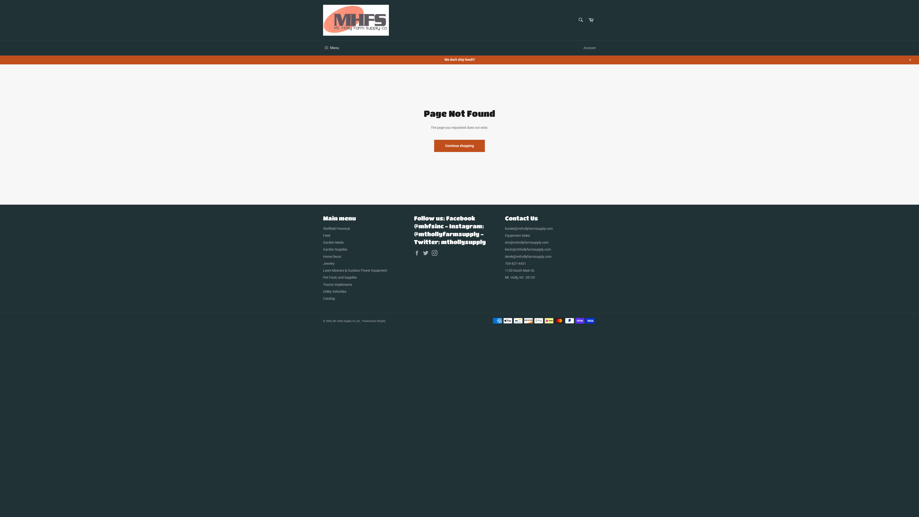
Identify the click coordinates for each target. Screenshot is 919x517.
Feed (326, 235)
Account (589, 48)
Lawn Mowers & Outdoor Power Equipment (355, 270)
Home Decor (332, 256)
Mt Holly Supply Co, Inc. (347, 321)
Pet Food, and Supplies (340, 277)
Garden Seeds (333, 242)
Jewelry (329, 263)
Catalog (329, 298)
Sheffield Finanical (336, 228)
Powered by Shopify (374, 321)
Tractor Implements (337, 285)
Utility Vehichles (334, 291)
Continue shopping (459, 146)
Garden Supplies (335, 249)
